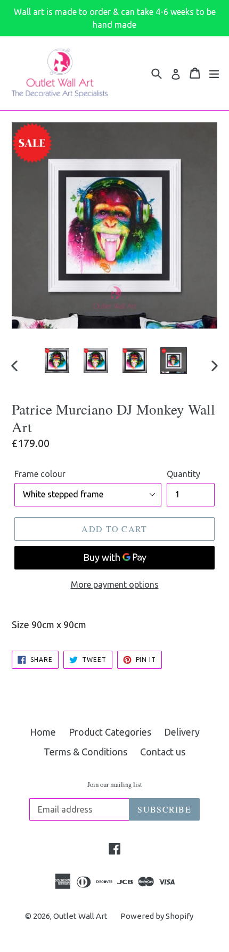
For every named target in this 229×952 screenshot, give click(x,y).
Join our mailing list (114, 785)
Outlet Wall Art (80, 915)
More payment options (115, 584)
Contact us (162, 751)
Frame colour (40, 474)
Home (43, 732)
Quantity (183, 474)
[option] (56, 361)
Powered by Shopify (156, 915)
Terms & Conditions (85, 751)
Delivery (182, 732)
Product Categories (110, 732)
